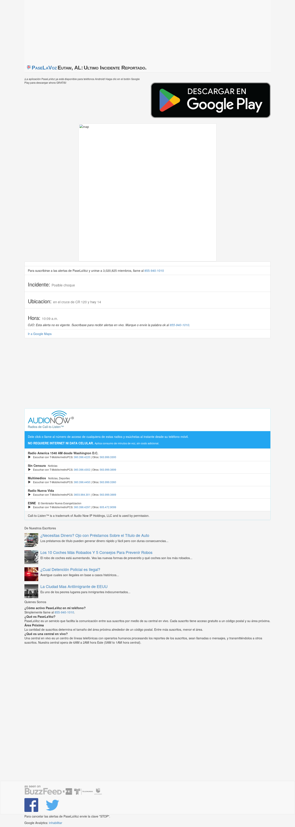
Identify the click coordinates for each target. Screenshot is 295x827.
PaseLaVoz (44, 68)
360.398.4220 (82, 457)
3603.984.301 (82, 494)
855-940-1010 (154, 270)
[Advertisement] (78, 30)
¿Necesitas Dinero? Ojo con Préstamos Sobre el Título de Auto (94, 535)
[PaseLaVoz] (31, 805)
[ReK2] (53, 805)
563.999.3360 (108, 482)
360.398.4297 (82, 507)
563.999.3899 (108, 469)
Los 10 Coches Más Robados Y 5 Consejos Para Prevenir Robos (96, 552)
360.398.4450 (82, 482)
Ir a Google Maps (40, 334)
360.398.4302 (82, 469)
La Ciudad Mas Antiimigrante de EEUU (74, 586)
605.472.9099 (108, 507)
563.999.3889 (108, 494)
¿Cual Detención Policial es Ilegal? (70, 569)
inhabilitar (55, 823)
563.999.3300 (108, 457)
